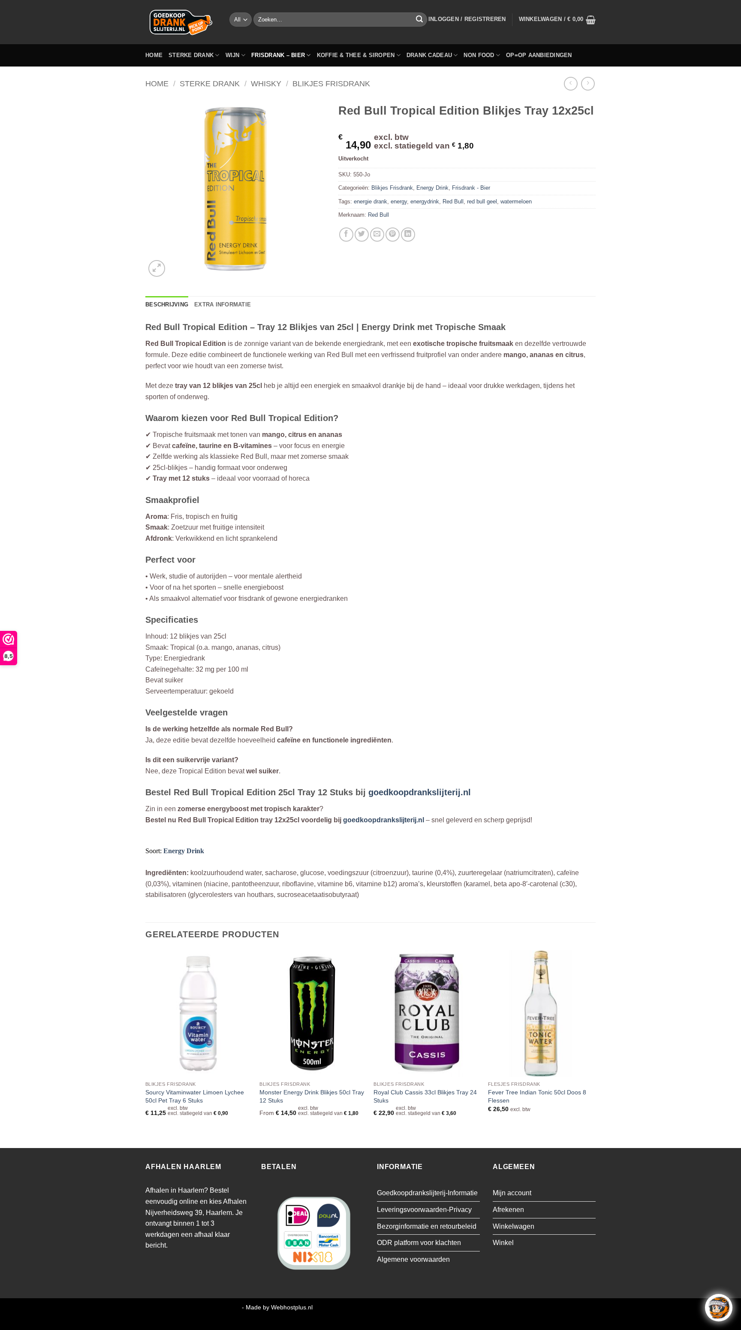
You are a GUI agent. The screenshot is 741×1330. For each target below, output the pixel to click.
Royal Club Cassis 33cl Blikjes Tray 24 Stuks (425, 1096)
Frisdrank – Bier (278, 55)
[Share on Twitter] (362, 234)
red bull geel (482, 201)
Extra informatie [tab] (222, 304)
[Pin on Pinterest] (393, 234)
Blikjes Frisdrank (331, 83)
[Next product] (570, 83)
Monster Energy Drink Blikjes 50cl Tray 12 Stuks (311, 1096)
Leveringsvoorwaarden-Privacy (424, 1209)
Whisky (266, 83)
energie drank (370, 201)
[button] (467, 19)
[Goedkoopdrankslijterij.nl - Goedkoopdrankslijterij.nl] (181, 22)
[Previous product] (587, 83)
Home (154, 55)
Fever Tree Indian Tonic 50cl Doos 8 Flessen (537, 1096)
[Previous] (145, 1048)
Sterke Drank (191, 55)
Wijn (233, 55)
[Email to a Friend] (377, 234)
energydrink (424, 201)
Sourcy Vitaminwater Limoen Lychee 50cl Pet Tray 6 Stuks (194, 1096)
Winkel (503, 1242)
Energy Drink (432, 188)
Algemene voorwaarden (413, 1259)
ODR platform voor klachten (419, 1242)
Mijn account (512, 1193)
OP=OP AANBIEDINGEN (539, 55)
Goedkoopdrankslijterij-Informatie (427, 1193)
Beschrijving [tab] (166, 304)
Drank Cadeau (429, 55)
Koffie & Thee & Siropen (356, 55)
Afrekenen (508, 1209)
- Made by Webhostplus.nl (277, 1307)
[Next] (593, 1048)
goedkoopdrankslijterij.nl (419, 792)
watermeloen (516, 201)
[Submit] (419, 19)
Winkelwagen (513, 1226)
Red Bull (453, 201)
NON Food (479, 55)
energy (399, 201)
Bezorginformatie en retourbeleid (426, 1226)
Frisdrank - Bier (471, 188)
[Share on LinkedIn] (408, 234)
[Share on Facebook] (346, 234)
